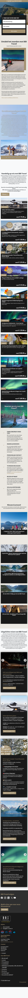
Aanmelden (4, 909)
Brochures (4, 971)
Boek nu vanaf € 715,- (9, 731)
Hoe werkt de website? (7, 974)
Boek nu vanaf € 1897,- (9, 882)
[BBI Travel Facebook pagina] (2, 898)
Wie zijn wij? (5, 958)
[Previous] (2, 528)
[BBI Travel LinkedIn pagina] (8, 898)
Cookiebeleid (5, 964)
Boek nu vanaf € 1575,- (9, 793)
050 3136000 (6, 927)
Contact (4, 953)
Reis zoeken (14, 31)
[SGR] (10, 932)
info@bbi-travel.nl (8, 928)
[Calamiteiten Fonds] (14, 932)
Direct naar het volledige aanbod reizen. (10, 97)
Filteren (4, 194)
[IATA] (6, 932)
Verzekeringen (5, 973)
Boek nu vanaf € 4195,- (9, 839)
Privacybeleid (5, 962)
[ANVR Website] (2, 932)
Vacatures (4, 969)
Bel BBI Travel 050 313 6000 (15, 1)
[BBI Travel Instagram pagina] (5, 898)
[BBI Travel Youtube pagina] (15, 898)
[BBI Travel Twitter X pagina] (11, 898)
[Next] (25, 149)
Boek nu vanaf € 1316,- (9, 688)
